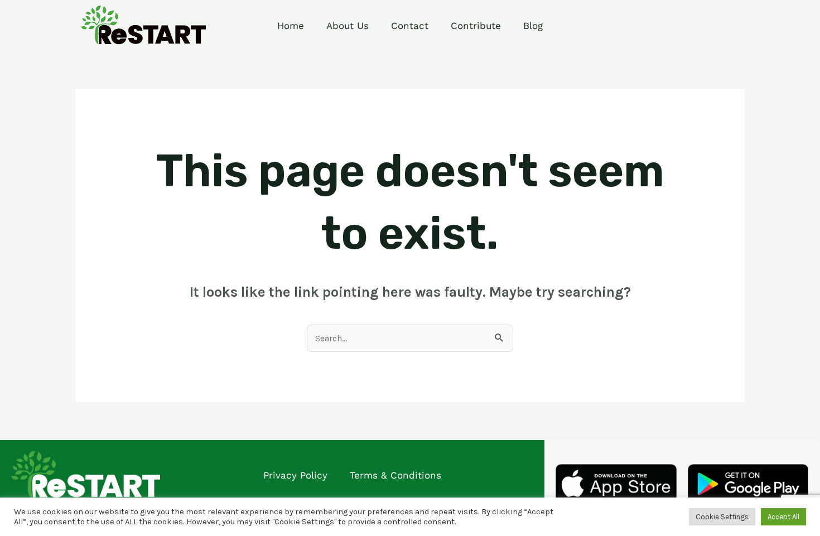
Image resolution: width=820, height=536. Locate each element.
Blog (533, 25)
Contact (409, 25)
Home (290, 25)
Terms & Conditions (395, 475)
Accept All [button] (783, 517)
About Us (347, 25)
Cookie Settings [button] (722, 517)
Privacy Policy (295, 475)
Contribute (476, 25)
